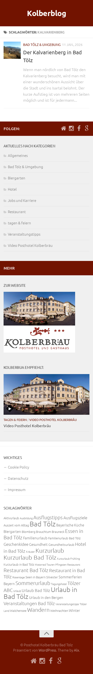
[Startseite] (64, 128)
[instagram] (71, 128)
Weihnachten (59, 610)
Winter (74, 610)
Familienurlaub (35, 537)
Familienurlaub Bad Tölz (64, 538)
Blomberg (28, 531)
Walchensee (18, 610)
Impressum (17, 489)
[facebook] (79, 128)
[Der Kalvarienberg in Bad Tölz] (12, 50)
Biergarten (16, 177)
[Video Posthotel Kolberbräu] (46, 394)
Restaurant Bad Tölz (26, 570)
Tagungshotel (59, 584)
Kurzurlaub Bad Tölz (30, 557)
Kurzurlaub (50, 550)
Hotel (12, 189)
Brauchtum (43, 531)
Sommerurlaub (33, 583)
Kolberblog (46, 13)
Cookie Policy (18, 467)
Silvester (52, 577)
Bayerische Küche (70, 524)
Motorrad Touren (45, 564)
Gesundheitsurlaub (61, 544)
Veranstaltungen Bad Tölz (29, 603)
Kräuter (30, 551)
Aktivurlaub (11, 518)
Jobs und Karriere (22, 200)
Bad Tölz (43, 523)
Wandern (38, 609)
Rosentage (18, 577)
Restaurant (17, 211)
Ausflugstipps (48, 517)
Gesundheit (38, 544)
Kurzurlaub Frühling (68, 558)
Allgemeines (18, 155)
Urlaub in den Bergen (46, 597)
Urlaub (17, 591)
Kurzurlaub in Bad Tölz (19, 564)
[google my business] (86, 128)
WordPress (47, 649)
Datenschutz (18, 478)
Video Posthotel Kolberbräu (30, 245)
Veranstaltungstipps (24, 234)
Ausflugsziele (75, 517)
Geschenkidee (16, 544)
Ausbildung (26, 518)
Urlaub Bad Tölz (36, 590)
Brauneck (58, 531)
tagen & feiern (19, 222)
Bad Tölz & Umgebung (42, 44)
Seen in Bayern (36, 577)
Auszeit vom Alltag (16, 525)
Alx (76, 649)
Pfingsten (61, 564)
